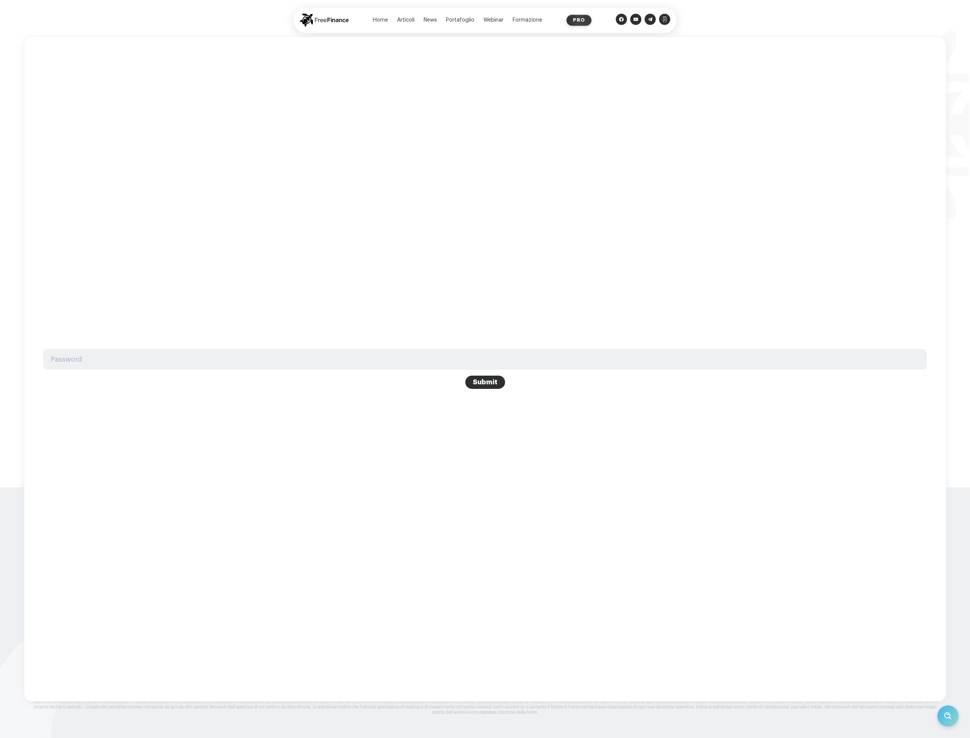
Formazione (527, 20)
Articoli (406, 20)
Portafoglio (460, 20)
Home (380, 20)
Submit (485, 382)
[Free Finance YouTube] (635, 20)
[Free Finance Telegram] (650, 20)
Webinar (493, 20)
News (430, 20)
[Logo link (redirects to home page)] (324, 20)
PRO (579, 19)
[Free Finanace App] (664, 20)
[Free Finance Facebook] (621, 20)
